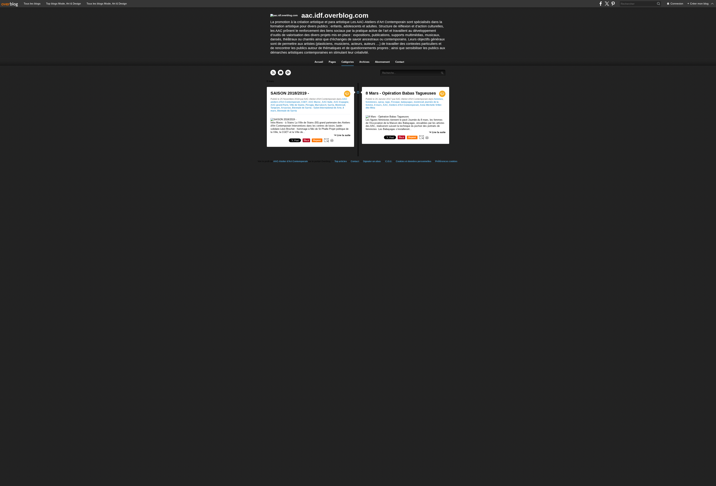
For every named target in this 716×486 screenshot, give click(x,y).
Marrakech (320, 105)
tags (387, 102)
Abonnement (382, 61)
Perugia (310, 105)
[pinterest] (613, 3)
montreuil (419, 102)
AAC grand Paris (279, 105)
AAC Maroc (314, 102)
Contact (399, 61)
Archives (364, 61)
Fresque (395, 102)
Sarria (331, 105)
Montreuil (340, 105)
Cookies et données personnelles (413, 161)
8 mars (378, 105)
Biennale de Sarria (287, 110)
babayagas (407, 102)
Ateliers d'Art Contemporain (404, 105)
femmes (438, 99)
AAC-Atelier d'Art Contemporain (290, 161)
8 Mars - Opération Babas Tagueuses (401, 93)
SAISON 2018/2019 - (290, 93)
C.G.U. (388, 161)
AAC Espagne (341, 102)
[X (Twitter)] (606, 3)
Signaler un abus (372, 161)
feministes (371, 102)
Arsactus (286, 107)
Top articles (341, 161)
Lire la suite (343, 135)
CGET (304, 102)
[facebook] (600, 3)
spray (381, 102)
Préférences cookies (446, 161)
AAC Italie (327, 102)
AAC (385, 105)
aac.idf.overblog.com (334, 15)
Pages (332, 61)
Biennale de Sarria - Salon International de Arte (317, 107)
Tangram (275, 107)
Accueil (319, 61)
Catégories (347, 61)
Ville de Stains (297, 105)
